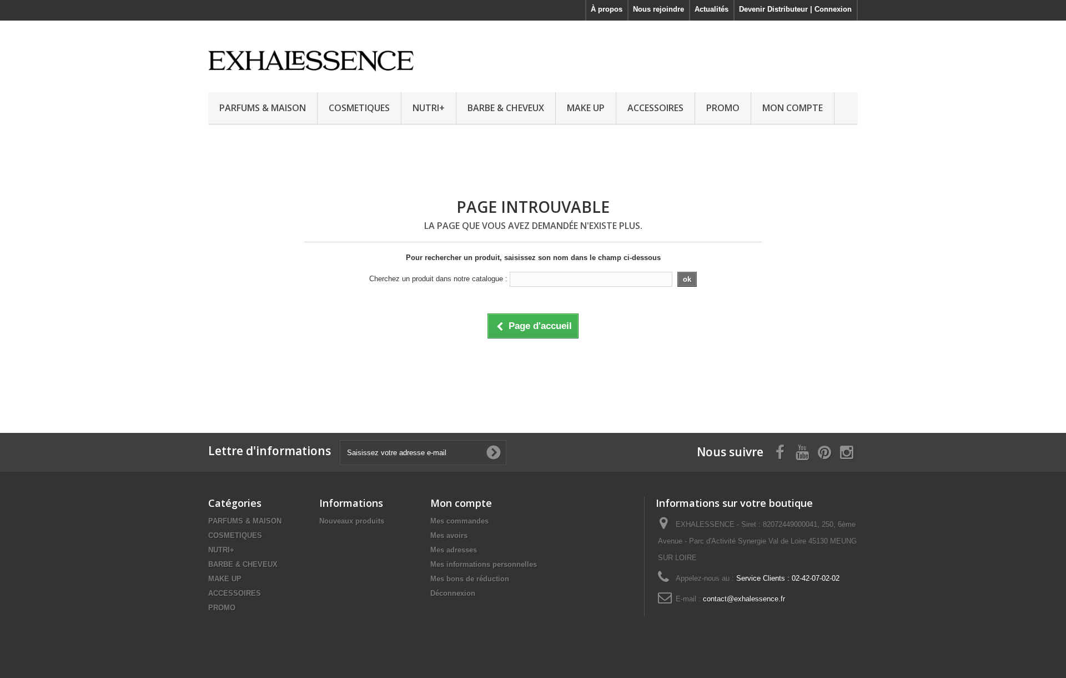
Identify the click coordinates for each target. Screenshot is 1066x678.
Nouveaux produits (351, 521)
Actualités (711, 9)
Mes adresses (453, 550)
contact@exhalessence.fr (744, 599)
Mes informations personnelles (483, 564)
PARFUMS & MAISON (262, 108)
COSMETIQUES (359, 108)
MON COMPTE (792, 108)
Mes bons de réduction (469, 579)
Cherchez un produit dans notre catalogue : (438, 279)
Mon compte (461, 503)
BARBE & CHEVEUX (505, 108)
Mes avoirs (448, 535)
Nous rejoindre (658, 9)
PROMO (723, 108)
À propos (606, 9)
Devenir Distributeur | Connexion (795, 9)
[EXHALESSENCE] (311, 53)
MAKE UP (586, 108)
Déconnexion (452, 593)
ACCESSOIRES (655, 108)
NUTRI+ (429, 108)
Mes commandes (459, 521)
